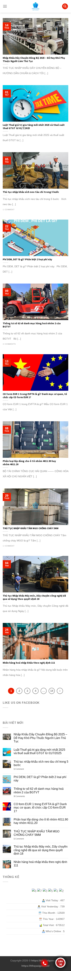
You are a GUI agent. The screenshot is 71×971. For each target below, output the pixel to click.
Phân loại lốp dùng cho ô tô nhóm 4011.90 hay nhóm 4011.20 (41, 821)
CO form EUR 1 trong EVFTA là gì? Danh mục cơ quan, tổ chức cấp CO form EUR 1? (40, 808)
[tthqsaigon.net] (35, 6)
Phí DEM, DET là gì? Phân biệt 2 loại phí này (40, 778)
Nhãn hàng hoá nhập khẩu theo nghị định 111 (40, 863)
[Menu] (5, 6)
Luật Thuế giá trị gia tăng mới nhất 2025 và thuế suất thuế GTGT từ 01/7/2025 (39, 751)
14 (51, 690)
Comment (19, 769)
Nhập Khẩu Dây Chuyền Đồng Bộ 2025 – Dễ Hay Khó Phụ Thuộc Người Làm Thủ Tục (40, 738)
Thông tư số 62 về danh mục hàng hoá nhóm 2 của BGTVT (39, 790)
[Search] (65, 6)
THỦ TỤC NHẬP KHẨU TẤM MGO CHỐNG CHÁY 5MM (36, 833)
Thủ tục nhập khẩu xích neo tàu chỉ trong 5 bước (41, 763)
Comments (19, 796)
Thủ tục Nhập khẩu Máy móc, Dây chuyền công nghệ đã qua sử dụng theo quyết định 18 (41, 850)
